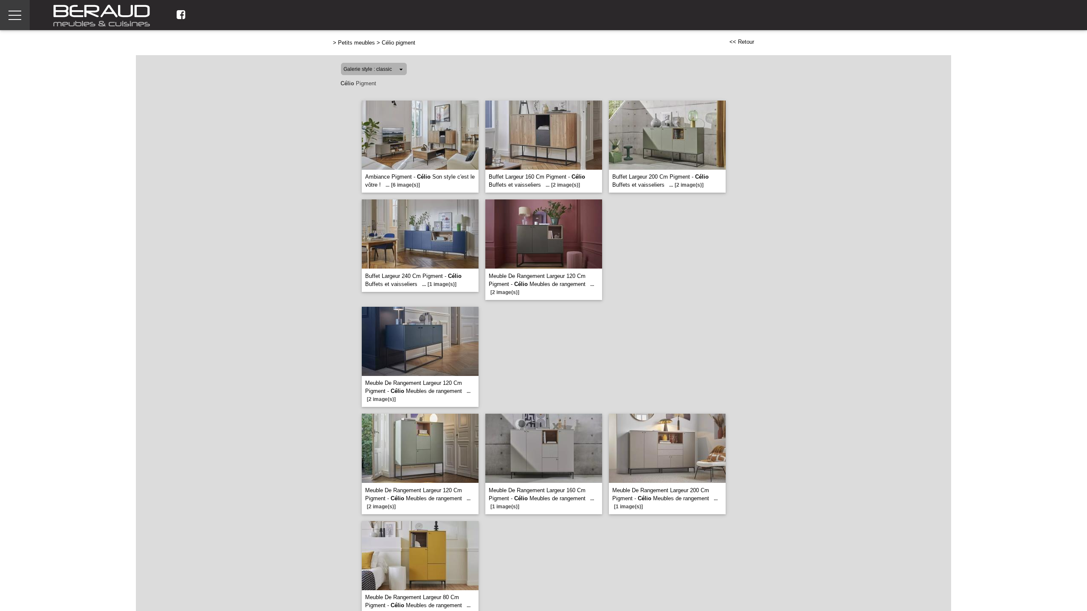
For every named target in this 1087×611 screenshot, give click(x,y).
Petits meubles (356, 42)
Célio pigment (398, 42)
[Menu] (15, 15)
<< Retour (741, 42)
